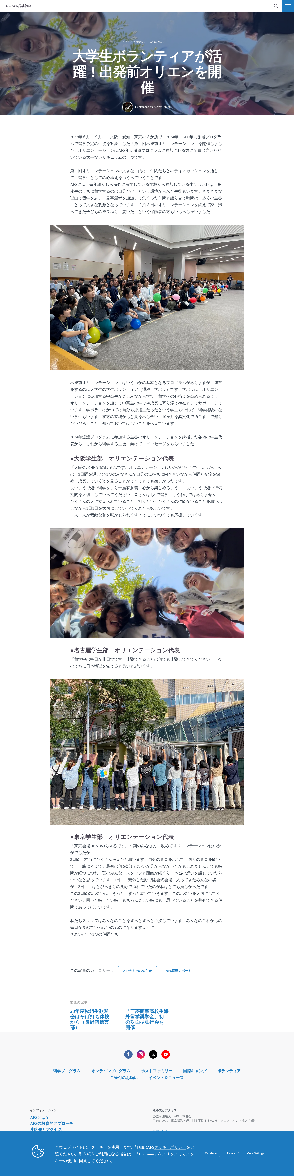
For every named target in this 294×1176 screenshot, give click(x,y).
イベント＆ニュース (166, 1077)
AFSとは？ (39, 1117)
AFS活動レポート (160, 42)
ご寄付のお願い (124, 1077)
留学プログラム (67, 1071)
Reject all (233, 1153)
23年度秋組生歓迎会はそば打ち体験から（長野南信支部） (89, 1019)
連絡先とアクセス (46, 1129)
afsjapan (144, 106)
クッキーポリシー (170, 1147)
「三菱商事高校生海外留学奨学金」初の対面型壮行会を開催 (147, 1019)
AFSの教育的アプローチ (51, 1123)
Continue (211, 1153)
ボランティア (229, 1071)
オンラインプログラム (110, 1071)
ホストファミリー (156, 1071)
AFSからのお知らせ (134, 42)
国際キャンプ (195, 1071)
